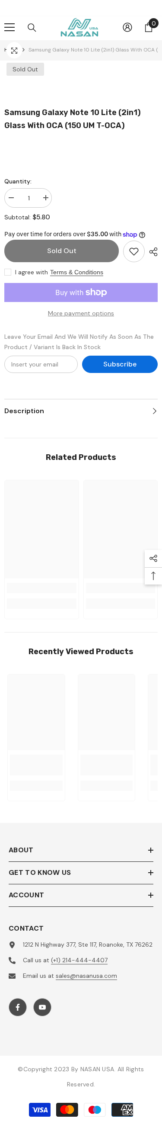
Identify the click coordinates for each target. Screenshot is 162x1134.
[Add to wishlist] (134, 251)
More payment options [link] (81, 313)
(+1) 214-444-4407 (79, 960)
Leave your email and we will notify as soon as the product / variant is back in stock (79, 342)
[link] (41, 588)
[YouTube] (42, 1007)
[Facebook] (18, 1007)
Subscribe (120, 364)
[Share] (151, 251)
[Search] (32, 27)
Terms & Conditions (76, 272)
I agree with (31, 272)
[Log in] (127, 27)
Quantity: (18, 181)
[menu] (9, 27)
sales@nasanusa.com (86, 976)
